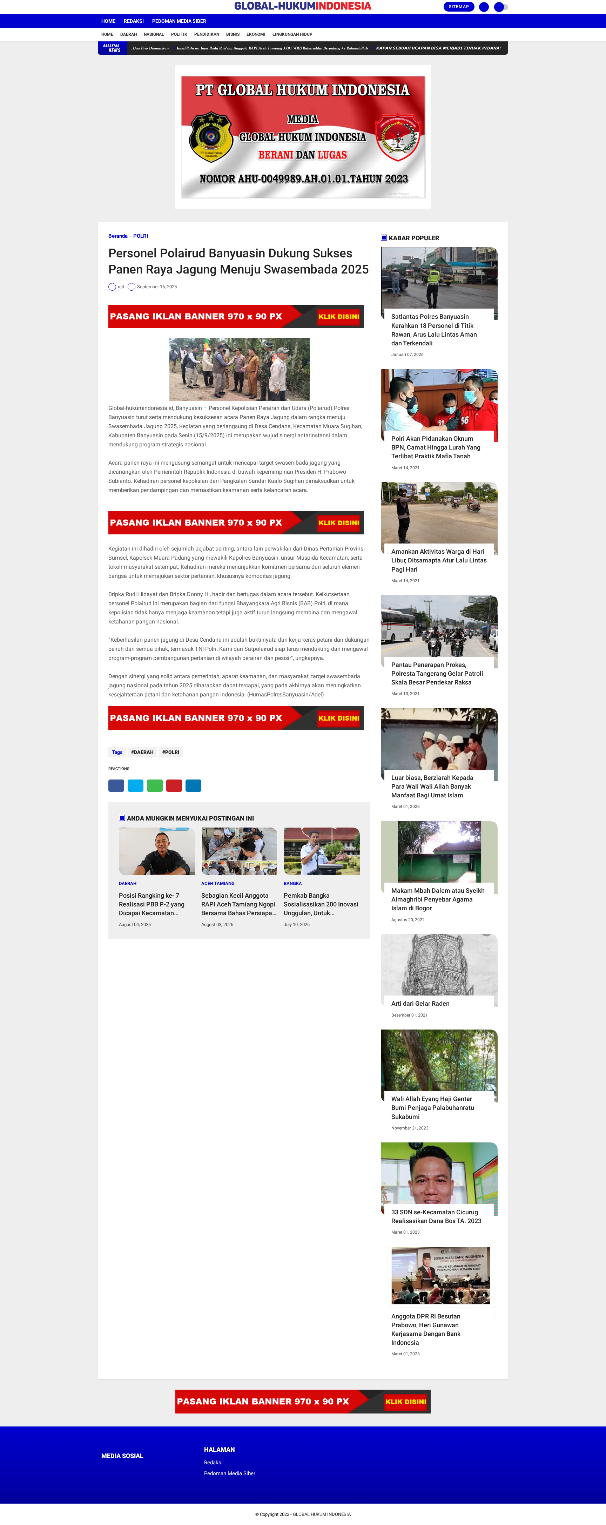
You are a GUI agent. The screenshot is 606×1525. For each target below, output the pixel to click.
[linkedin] (193, 786)
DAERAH (144, 752)
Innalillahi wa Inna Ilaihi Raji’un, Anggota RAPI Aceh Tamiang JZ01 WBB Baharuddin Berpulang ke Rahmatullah (238, 48)
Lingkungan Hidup (292, 34)
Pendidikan (206, 34)
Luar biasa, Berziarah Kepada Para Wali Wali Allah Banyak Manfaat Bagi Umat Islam (432, 786)
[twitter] (109, 7)
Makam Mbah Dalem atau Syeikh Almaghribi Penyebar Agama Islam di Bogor (438, 899)
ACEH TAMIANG (218, 883)
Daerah (128, 34)
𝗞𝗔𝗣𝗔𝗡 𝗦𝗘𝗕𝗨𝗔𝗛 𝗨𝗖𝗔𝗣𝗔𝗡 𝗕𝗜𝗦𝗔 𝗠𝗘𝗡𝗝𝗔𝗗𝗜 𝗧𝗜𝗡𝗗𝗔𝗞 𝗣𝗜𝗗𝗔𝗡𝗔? (404, 48)
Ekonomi (256, 34)
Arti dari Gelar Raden (420, 1003)
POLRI (140, 236)
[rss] (170, 1469)
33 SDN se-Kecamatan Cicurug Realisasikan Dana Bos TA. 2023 (436, 1216)
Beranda (118, 236)
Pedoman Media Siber (179, 21)
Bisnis (233, 34)
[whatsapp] (155, 786)
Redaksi (134, 21)
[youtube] (128, 7)
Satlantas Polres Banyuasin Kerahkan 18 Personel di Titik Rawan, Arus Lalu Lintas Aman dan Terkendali (434, 330)
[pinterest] (174, 786)
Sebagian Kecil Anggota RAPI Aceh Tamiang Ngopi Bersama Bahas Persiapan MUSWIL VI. (238, 905)
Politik (179, 34)
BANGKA (293, 883)
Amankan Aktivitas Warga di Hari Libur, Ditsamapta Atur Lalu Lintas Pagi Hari (439, 560)
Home (108, 21)
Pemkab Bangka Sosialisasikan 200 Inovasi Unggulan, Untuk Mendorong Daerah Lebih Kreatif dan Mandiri (321, 905)
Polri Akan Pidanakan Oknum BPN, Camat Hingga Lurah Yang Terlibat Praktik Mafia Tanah (435, 447)
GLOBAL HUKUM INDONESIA (322, 1514)
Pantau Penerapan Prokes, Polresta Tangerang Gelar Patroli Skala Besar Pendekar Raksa (437, 673)
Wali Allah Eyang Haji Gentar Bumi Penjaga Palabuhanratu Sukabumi (432, 1107)
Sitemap (459, 6)
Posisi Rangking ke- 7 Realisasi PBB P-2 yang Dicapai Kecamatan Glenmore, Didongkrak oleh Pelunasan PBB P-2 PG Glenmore (157, 905)
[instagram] (119, 7)
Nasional (154, 34)
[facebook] (100, 7)
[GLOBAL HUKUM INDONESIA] (303, 10)
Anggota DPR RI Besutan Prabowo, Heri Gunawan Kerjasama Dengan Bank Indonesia (425, 1330)
